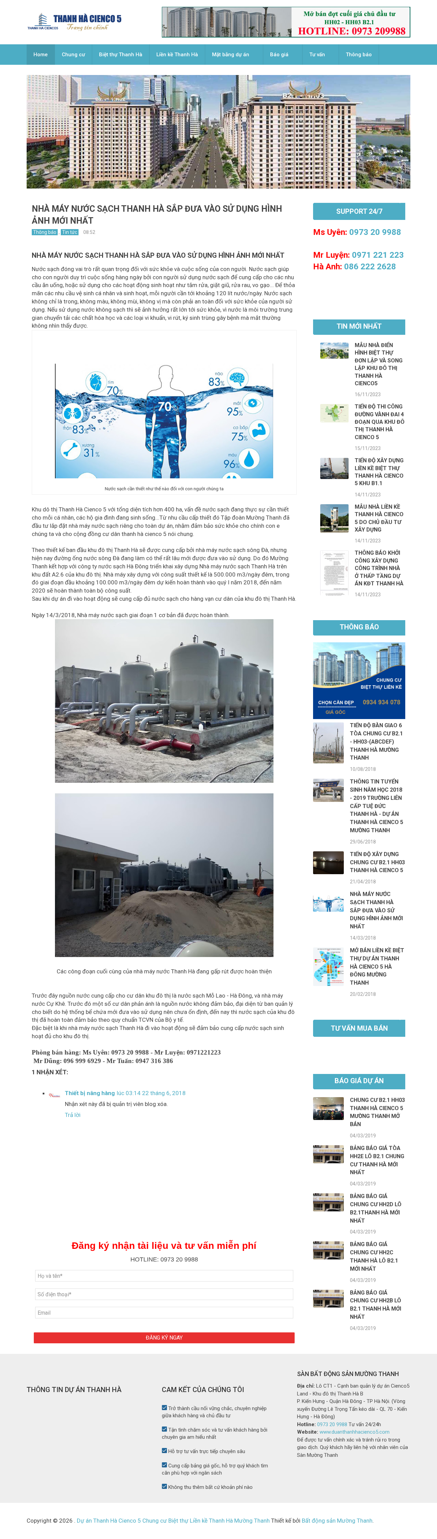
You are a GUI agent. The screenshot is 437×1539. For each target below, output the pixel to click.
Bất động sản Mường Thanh (336, 1520)
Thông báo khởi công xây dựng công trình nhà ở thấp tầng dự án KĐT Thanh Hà (379, 568)
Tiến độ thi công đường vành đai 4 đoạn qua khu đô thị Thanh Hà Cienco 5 (380, 421)
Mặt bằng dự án (230, 54)
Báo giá (279, 54)
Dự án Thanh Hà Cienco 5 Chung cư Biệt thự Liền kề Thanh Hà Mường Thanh (173, 1520)
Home (40, 54)
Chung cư (73, 54)
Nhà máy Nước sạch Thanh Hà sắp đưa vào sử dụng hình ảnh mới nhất (376, 910)
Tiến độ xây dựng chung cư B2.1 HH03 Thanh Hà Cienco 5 (377, 862)
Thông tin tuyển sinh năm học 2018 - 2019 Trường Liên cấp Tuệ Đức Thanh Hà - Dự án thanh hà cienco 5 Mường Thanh (376, 806)
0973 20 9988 (375, 232)
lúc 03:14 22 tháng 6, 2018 (151, 1093)
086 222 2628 (370, 266)
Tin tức (69, 232)
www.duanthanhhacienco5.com (355, 1432)
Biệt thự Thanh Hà (120, 54)
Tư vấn (317, 54)
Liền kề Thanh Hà (177, 54)
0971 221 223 (378, 255)
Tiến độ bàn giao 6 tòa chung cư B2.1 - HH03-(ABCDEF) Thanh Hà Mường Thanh (376, 741)
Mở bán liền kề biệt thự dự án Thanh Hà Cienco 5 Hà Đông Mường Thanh (377, 966)
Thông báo (359, 54)
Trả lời (73, 1114)
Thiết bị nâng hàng (90, 1093)
